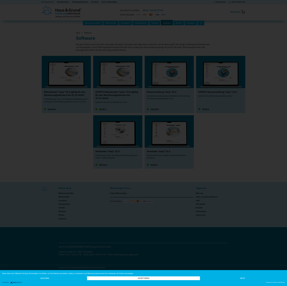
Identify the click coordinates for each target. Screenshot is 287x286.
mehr (242, 278)
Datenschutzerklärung (279, 282)
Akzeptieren (143, 278)
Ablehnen (44, 278)
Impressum (269, 282)
